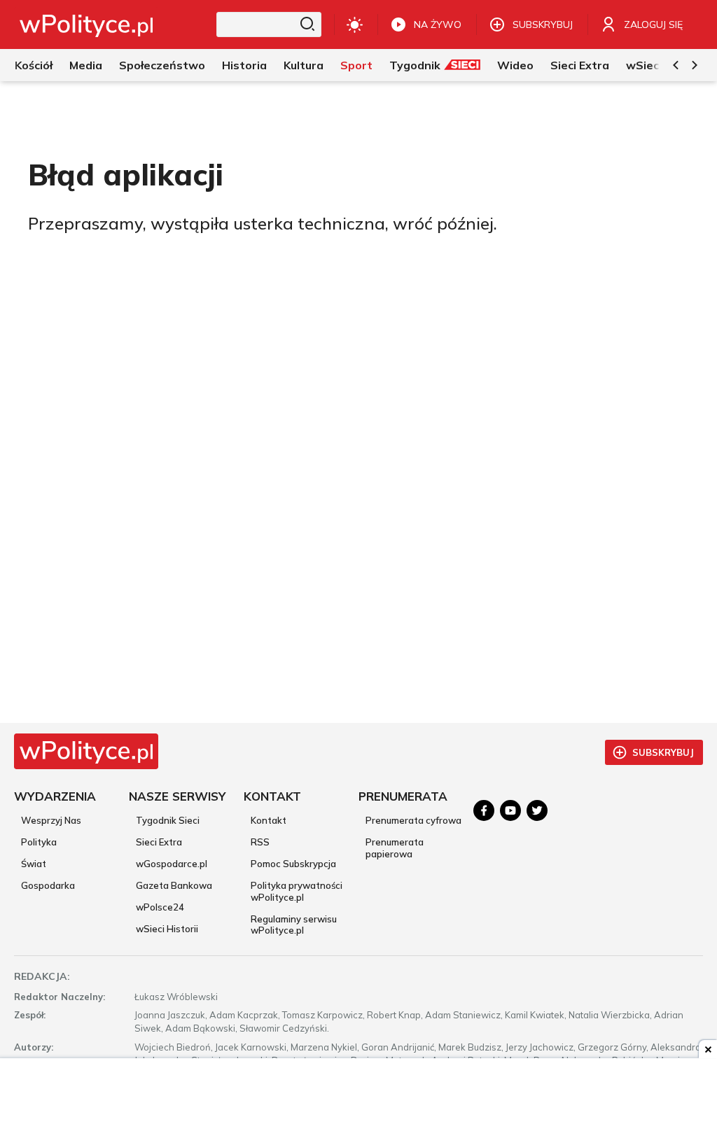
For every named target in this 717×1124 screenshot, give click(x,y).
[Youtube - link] (510, 810)
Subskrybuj (663, 752)
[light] (354, 24)
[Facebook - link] (483, 810)
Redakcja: (42, 976)
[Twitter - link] (537, 810)
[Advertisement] (358, 1092)
